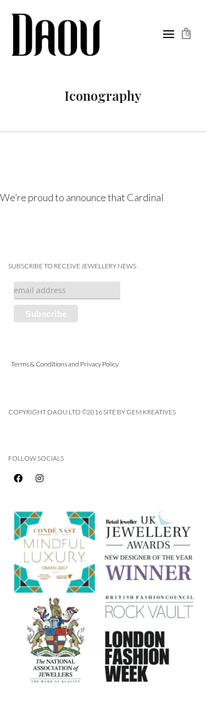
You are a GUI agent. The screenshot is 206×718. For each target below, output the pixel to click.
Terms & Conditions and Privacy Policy (65, 364)
